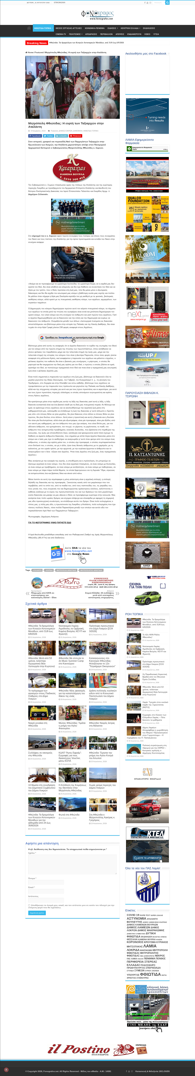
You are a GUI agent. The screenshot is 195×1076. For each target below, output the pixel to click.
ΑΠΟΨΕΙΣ (120, 34)
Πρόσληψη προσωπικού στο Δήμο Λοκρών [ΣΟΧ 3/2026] (101, 628)
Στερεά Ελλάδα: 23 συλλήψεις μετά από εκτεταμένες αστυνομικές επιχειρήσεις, (99, 594)
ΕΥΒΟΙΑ (164, 937)
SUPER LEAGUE (157, 915)
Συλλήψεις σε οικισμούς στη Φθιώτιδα (40, 754)
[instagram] (150, 2)
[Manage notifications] (6, 1069)
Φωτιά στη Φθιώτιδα (69, 814)
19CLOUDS (164, 1071)
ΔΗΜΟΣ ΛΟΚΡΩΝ (65, 131)
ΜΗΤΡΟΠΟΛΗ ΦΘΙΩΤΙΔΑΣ (66, 570)
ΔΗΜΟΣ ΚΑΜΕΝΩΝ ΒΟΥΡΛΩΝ (142, 924)
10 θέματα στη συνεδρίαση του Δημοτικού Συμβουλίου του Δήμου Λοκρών (41, 788)
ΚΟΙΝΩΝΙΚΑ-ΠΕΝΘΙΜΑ (94, 28)
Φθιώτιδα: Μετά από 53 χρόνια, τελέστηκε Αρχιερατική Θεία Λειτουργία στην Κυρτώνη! (41, 662)
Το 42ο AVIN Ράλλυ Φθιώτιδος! (63, 43)
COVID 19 (133, 914)
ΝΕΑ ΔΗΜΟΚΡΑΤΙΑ (147, 956)
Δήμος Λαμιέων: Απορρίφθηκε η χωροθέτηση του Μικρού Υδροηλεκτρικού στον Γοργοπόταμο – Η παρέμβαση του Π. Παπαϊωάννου (147, 732)
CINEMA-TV (61, 34)
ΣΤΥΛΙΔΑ (130, 971)
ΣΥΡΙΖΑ (148, 971)
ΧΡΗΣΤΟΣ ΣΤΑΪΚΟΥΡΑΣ (138, 978)
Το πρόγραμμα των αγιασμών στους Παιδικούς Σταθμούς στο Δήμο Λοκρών (42, 694)
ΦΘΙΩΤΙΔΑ (150, 974)
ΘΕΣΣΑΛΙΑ (132, 939)
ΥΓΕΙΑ (156, 34)
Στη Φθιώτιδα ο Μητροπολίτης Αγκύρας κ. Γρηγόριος (102, 817)
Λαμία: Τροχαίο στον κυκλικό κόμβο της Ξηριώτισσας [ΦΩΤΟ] (155, 704)
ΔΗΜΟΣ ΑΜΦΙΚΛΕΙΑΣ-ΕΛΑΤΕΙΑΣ (155, 922)
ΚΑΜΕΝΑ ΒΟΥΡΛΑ (147, 939)
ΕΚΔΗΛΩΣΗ (146, 937)
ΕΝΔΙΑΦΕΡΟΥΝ (134, 34)
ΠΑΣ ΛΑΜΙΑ (132, 959)
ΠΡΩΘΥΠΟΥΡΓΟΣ (136, 968)
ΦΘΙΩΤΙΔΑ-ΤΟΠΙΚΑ (42, 28)
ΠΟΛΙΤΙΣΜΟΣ (75, 34)
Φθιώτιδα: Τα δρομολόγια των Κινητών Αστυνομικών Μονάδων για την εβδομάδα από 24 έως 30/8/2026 (41, 820)
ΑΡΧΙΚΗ (29, 28)
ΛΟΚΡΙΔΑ (49, 570)
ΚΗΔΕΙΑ (159, 939)
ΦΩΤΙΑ (164, 975)
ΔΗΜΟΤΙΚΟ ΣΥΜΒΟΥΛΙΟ (136, 934)
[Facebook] (145, 2)
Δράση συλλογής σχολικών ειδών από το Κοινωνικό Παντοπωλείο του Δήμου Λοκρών (103, 694)
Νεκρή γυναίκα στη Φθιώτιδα (37, 724)
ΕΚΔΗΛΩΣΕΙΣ (149, 28)
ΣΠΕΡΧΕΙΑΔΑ (153, 968)
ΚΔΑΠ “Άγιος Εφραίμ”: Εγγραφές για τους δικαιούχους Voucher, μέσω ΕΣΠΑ (70, 756)
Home (30, 52)
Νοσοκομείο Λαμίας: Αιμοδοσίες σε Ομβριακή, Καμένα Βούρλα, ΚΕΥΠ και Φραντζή (72, 630)
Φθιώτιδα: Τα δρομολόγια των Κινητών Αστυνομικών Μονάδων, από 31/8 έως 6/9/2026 (41, 630)
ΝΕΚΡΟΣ (160, 955)
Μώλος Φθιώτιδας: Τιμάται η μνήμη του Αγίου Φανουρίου (72, 726)
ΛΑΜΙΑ (150, 946)
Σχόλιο (32, 853)
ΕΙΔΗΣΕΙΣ (112, 28)
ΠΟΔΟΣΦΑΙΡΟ (147, 965)
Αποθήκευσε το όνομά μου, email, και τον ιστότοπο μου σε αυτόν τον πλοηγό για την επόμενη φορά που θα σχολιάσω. (71, 906)
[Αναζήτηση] (167, 2)
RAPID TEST (145, 915)
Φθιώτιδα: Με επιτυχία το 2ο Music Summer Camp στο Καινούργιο (71, 661)
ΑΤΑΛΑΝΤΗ (37, 570)
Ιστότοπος (33, 896)
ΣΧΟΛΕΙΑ (155, 971)
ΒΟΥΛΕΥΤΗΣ (134, 921)
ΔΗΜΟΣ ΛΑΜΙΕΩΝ (138, 927)
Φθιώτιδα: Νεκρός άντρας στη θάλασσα (102, 724)
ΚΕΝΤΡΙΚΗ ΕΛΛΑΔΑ (129, 28)
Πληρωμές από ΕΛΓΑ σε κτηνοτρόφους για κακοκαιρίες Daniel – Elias (44, 594)
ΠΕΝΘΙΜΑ (149, 958)
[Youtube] (147, 2)
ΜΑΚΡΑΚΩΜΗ (146, 950)
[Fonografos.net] (97, 14)
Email (31, 887)
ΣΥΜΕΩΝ (139, 970)
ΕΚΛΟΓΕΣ (156, 937)
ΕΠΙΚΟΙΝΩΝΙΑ (59, 3)
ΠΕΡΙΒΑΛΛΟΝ (106, 34)
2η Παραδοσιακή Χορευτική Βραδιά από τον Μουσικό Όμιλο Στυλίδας (154, 676)
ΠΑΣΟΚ (140, 959)
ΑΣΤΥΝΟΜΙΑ (136, 918)
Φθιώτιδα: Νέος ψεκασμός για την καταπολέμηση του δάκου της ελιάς (72, 693)
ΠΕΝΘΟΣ (161, 958)
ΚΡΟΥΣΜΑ (150, 942)
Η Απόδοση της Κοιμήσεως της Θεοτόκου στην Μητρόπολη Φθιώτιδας (72, 788)
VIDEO (147, 34)
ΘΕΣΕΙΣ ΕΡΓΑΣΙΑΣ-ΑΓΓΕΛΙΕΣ (69, 28)
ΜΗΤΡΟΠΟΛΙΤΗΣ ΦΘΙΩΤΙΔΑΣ (91, 570)
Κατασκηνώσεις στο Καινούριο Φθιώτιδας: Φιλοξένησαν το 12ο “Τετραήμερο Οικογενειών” (102, 662)
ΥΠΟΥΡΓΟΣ (133, 975)
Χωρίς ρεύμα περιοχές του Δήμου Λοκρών (102, 786)
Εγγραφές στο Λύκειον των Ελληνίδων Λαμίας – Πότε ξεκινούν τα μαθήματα (154, 717)
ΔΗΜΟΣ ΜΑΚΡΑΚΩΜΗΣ (150, 930)
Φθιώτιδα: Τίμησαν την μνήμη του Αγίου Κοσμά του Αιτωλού (101, 755)
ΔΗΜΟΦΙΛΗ (78, 131)
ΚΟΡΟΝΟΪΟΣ (135, 942)
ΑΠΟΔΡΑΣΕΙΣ (91, 34)
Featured (39, 52)
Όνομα (32, 878)
